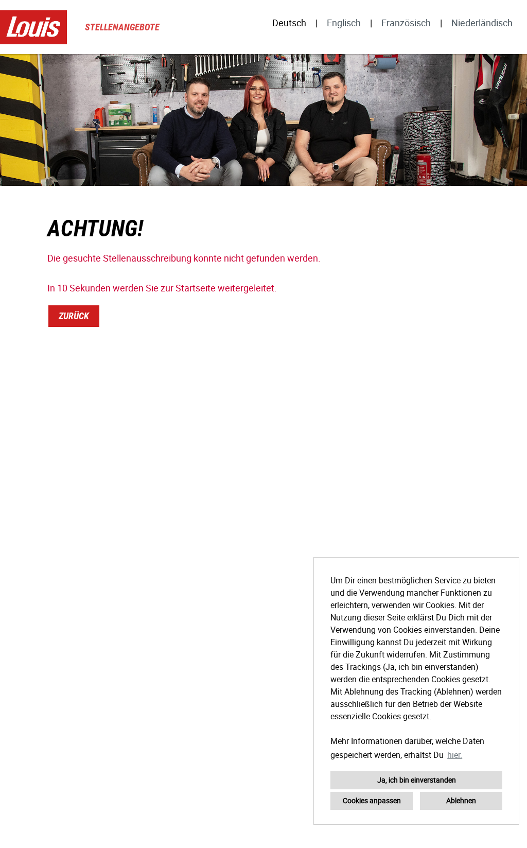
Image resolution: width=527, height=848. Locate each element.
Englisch (344, 22)
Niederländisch (482, 22)
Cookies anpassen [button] (372, 800)
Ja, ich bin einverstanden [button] (416, 780)
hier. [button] (454, 754)
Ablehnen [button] (461, 800)
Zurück (74, 315)
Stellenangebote (122, 27)
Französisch (406, 22)
